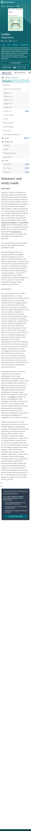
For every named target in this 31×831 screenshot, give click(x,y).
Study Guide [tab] (7, 72)
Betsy (3, 388)
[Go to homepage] (8, 2)
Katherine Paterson (7, 37)
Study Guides (10, 6)
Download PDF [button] (16, 63)
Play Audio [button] (8, 67)
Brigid (13, 397)
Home (3, 6)
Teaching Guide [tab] (20, 72)
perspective (16, 232)
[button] (15, 67)
